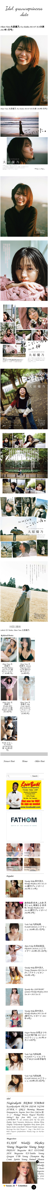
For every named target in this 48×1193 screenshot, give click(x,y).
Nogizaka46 (13, 1103)
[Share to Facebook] (17, 626)
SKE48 (32, 1106)
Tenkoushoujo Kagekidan (22, 1125)
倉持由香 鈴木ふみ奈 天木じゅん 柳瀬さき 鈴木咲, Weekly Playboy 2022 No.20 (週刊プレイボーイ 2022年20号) (35, 908)
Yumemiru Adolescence (25, 1122)
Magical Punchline (36, 1115)
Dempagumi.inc (12, 1112)
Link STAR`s (38, 1117)
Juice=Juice (30, 1112)
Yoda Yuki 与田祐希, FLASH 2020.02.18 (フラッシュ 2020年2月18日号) (35, 1078)
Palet (18, 1129)
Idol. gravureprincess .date (24, 11)
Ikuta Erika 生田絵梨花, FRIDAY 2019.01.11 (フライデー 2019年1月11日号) (35, 948)
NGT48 (40, 1106)
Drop (33, 1125)
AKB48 (27, 1103)
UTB (18, 1156)
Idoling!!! (10, 1117)
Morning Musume (35, 1109)
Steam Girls (40, 1125)
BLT (30, 1150)
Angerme (22, 1112)
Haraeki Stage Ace (32, 1131)
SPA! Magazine (14, 1153)
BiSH (38, 1129)
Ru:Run (41, 1131)
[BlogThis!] (13, 626)
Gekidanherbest (21, 1131)
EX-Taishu (9, 630)
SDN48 (8, 1134)
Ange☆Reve (32, 1129)
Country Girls (28, 1120)
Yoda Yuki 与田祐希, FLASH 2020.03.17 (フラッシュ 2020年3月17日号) (35, 927)
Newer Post (9, 761)
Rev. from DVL (23, 1117)
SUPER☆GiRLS (15, 1109)
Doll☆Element (26, 1127)
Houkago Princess (21, 1115)
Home (24, 761)
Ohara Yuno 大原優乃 (21, 630)
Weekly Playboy (32, 1143)
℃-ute (19, 1120)
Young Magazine (16, 1147)
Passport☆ (23, 1129)
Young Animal (28, 1159)
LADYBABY (10, 1120)
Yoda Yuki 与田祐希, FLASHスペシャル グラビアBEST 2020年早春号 (35, 1056)
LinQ (18, 1127)
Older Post (40, 761)
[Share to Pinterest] (19, 626)
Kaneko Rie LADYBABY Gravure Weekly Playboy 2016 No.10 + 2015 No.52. (35, 992)
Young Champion (30, 1156)
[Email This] (11, 626)
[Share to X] (15, 626)
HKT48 (24, 1106)
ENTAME (39, 1150)
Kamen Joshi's (11, 1127)
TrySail (34, 1127)
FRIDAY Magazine (16, 1150)
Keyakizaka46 (13, 1106)
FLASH (11, 1143)
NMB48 (39, 1103)
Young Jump (36, 1147)
